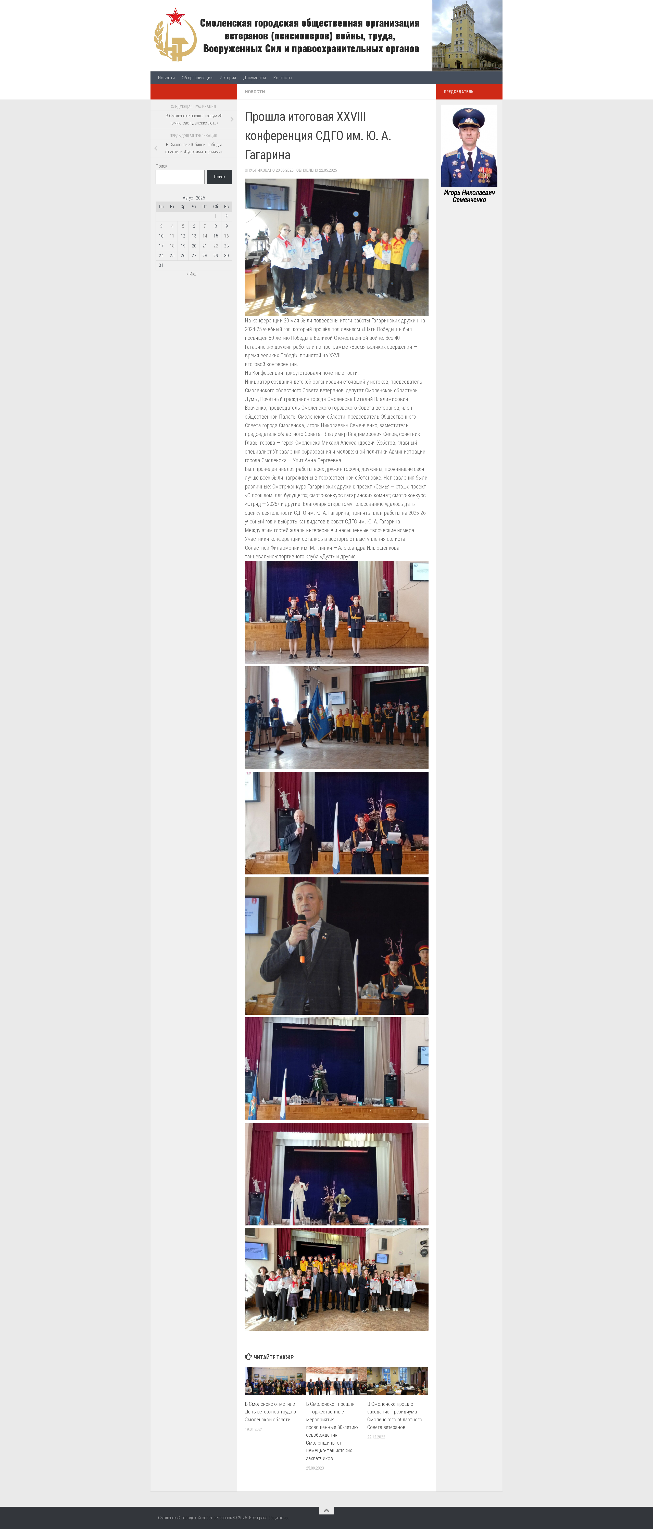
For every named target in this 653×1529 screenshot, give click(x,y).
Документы (254, 78)
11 (172, 236)
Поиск (161, 166)
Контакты (282, 78)
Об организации (197, 78)
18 (172, 245)
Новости (166, 78)
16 (226, 236)
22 (216, 245)
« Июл (191, 274)
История (228, 78)
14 (205, 236)
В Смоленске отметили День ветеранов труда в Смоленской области (270, 1412)
